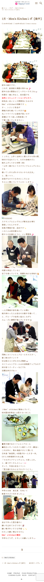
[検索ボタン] (41, 3)
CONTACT (32, 575)
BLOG (24, 575)
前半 (4, 85)
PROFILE (17, 573)
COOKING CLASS (14, 575)
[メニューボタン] (36, 3)
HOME (9, 573)
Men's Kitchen (31, 23)
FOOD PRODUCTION (29, 573)
